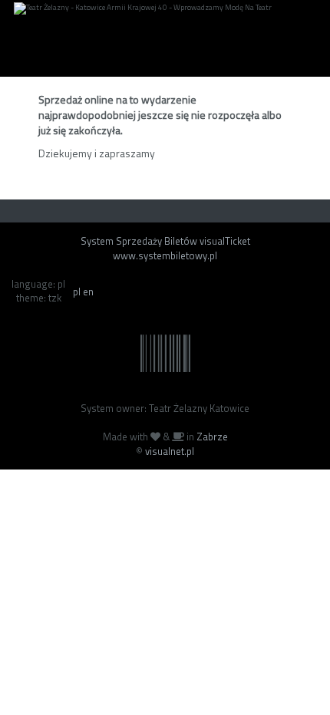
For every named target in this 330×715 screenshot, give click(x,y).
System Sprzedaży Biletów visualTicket (165, 241)
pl (77, 291)
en (88, 291)
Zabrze (212, 436)
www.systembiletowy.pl (165, 255)
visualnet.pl (169, 451)
